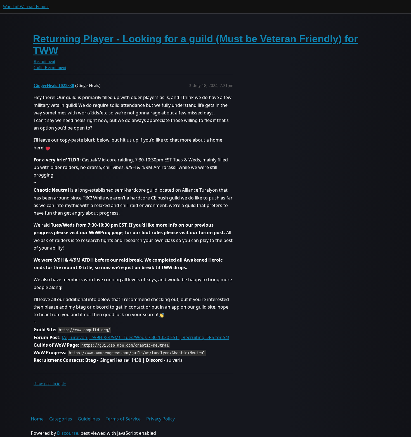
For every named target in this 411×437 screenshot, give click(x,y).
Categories (60, 419)
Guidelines (89, 419)
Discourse (67, 433)
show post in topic (50, 383)
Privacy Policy (160, 419)
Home (37, 419)
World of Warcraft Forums (26, 6)
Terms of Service (123, 419)
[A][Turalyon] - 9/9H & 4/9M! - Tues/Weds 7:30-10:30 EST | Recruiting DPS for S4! (145, 337)
